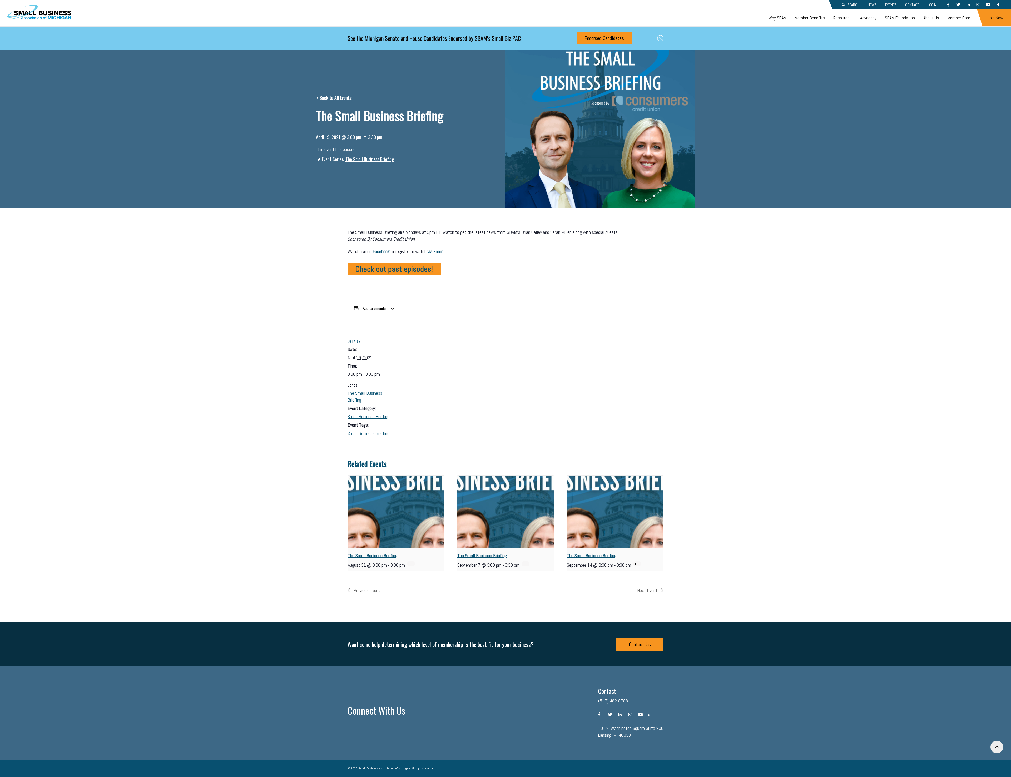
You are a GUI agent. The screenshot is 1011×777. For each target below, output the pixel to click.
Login (932, 4)
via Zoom (435, 251)
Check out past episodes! (394, 269)
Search (853, 4)
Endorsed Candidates (604, 38)
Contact (912, 4)
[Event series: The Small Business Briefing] (411, 563)
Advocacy (868, 18)
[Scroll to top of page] (996, 747)
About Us (931, 18)
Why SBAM (777, 18)
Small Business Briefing (368, 416)
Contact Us (640, 644)
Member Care (959, 18)
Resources (842, 18)
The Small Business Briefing (372, 555)
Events (891, 4)
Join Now (995, 18)
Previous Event (366, 590)
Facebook (381, 251)
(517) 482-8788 (613, 701)
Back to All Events (335, 97)
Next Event (647, 590)
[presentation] (396, 512)
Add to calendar (375, 308)
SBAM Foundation (900, 18)
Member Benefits (810, 18)
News (872, 4)
